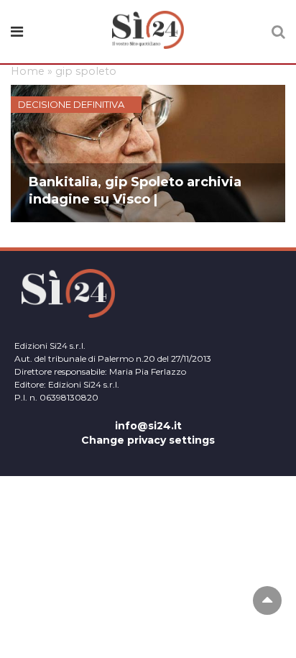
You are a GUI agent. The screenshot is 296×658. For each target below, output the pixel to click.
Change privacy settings (148, 440)
